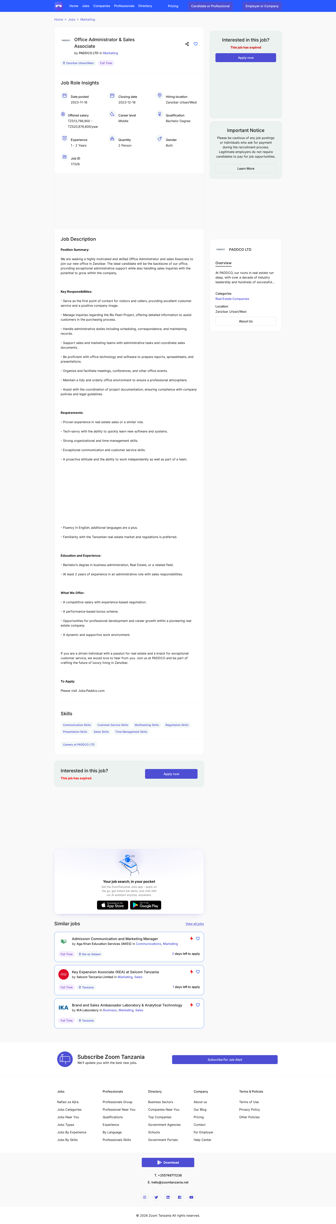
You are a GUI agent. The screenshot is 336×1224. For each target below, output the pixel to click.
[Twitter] (156, 1197)
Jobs (71, 19)
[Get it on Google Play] (145, 905)
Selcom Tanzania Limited (95, 977)
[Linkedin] (168, 1197)
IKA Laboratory (88, 1010)
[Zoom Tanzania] (58, 6)
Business (110, 1010)
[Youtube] (191, 1197)
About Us (246, 321)
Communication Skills (77, 725)
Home (58, 19)
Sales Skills (101, 731)
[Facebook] (180, 1197)
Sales (138, 977)
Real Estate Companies (232, 299)
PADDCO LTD (89, 53)
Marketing (87, 19)
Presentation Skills (75, 731)
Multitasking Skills (147, 725)
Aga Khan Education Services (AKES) (104, 944)
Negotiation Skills (177, 725)
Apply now (171, 774)
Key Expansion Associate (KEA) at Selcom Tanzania (115, 972)
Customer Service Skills (112, 725)
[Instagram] (145, 1197)
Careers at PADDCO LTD (78, 744)
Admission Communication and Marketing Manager (115, 939)
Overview (223, 263)
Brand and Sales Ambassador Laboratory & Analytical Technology (127, 1005)
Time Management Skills (131, 731)
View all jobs (195, 924)
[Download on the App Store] (112, 905)
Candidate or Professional (210, 6)
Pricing (173, 6)
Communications (148, 944)
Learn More (245, 168)
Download (171, 1162)
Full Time (106, 63)
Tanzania (88, 987)
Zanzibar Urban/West (80, 63)
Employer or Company (262, 6)
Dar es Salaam (91, 954)
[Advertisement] (129, 200)
